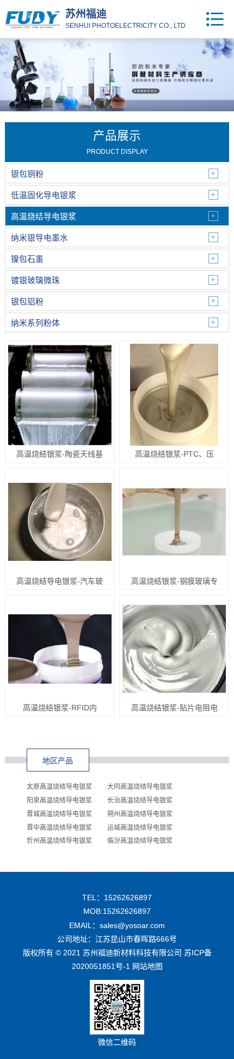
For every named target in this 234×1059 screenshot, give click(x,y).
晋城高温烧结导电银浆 (59, 814)
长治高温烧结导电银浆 (140, 800)
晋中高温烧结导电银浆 (59, 827)
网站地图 (147, 966)
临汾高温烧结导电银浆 (140, 841)
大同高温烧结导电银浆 (140, 787)
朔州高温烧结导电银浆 (140, 814)
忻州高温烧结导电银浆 (59, 841)
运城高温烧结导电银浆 (140, 827)
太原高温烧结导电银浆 (59, 787)
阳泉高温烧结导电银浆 (59, 800)
